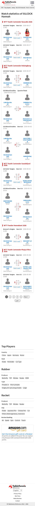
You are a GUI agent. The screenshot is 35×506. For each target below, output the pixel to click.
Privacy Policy (17, 493)
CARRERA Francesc (27, 103)
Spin (11, 420)
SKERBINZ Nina (27, 83)
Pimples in (5, 385)
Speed (7, 420)
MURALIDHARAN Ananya (27, 181)
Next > (26, 297)
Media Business (17, 498)
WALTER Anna (27, 58)
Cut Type (18, 362)
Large (25, 388)
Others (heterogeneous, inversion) (13, 414)
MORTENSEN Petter (8, 201)
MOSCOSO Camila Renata (27, 119)
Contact (17, 501)
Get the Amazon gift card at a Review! (17, 434)
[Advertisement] (17, 322)
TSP (10, 378)
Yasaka (22, 378)
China (4, 355)
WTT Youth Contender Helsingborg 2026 (17, 66)
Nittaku (15, 378)
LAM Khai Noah (8, 103)
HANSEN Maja (27, 157)
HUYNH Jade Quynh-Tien (27, 267)
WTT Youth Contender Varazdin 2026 (18, 22)
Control (17, 420)
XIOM (27, 378)
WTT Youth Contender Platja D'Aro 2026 (17, 250)
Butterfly (5, 378)
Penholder (10, 362)
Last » (17, 300)
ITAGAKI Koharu (27, 38)
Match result (17, 38)
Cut (28, 411)
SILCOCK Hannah (7, 38)
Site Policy (17, 496)
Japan (9, 355)
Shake (4, 362)
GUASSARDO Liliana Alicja (27, 287)
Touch (23, 420)
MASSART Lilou (27, 241)
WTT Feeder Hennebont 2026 (15, 225)
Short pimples (15, 385)
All (3, 420)
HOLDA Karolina (27, 217)
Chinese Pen (22, 411)
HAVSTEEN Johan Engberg (27, 139)
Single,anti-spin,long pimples (11, 388)
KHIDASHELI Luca (27, 201)
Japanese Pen (11, 411)
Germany (16, 355)
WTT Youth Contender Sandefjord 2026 (17, 164)
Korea (22, 355)
